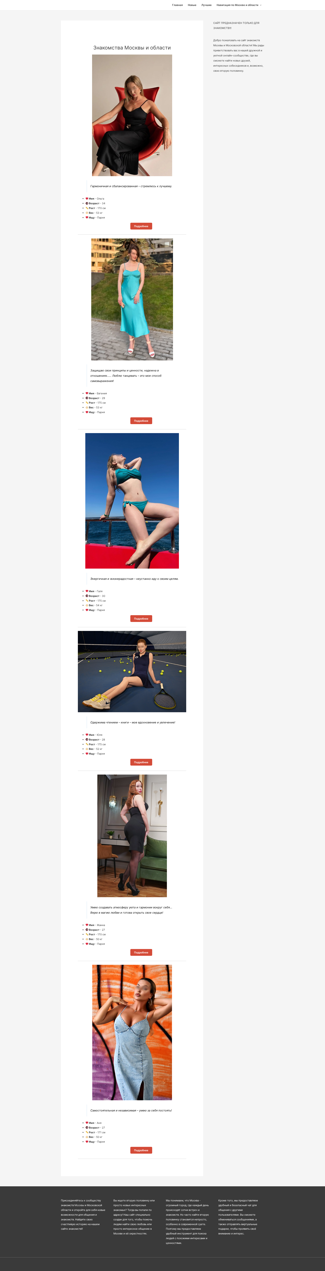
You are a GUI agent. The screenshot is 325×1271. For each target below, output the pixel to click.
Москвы (79, 1205)
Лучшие (206, 5)
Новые (192, 5)
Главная (177, 5)
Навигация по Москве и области (237, 5)
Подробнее (141, 226)
